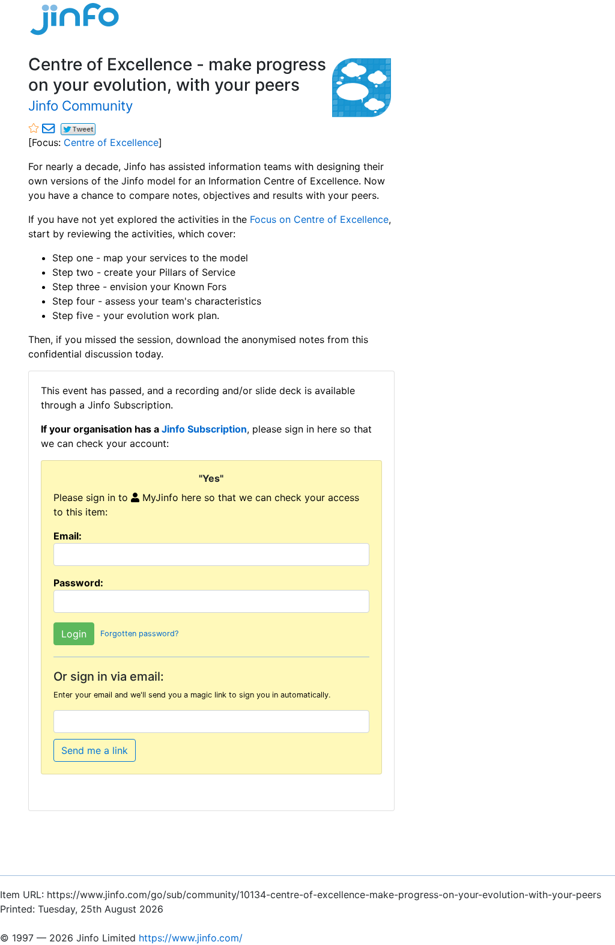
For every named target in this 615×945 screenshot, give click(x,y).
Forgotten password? (139, 634)
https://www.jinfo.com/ (191, 938)
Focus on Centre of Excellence (319, 219)
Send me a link (94, 750)
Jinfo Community (80, 105)
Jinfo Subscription (204, 429)
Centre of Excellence (111, 142)
